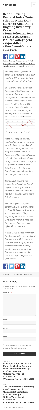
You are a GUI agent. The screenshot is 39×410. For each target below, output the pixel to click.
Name (5, 320)
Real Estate (28, 274)
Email (6, 328)
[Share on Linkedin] (22, 56)
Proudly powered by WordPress (13, 407)
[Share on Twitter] (11, 56)
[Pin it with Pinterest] (17, 56)
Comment (7, 293)
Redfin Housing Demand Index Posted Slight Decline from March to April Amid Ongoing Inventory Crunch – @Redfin (19, 63)
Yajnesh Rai (10, 4)
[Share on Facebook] (5, 56)
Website (6, 336)
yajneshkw (19, 274)
